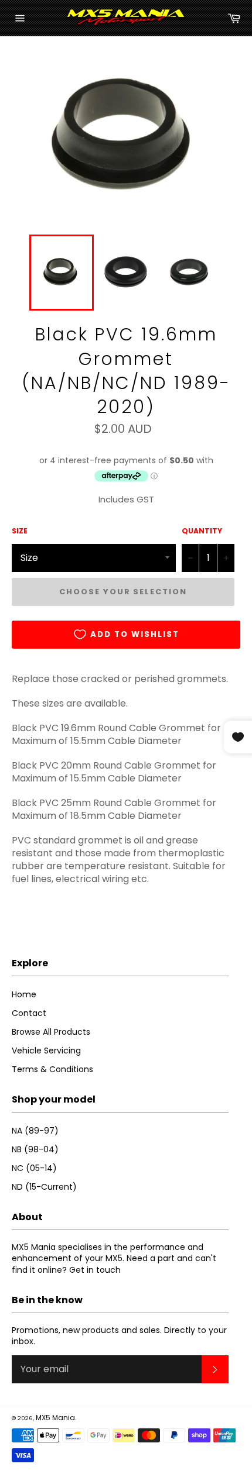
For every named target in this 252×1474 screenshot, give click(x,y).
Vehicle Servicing (46, 1050)
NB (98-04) (35, 1149)
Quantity (202, 531)
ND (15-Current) (44, 1187)
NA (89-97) (35, 1131)
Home (24, 994)
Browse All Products (51, 1032)
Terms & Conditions (52, 1069)
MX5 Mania (55, 1418)
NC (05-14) (34, 1168)
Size (20, 531)
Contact (29, 1013)
